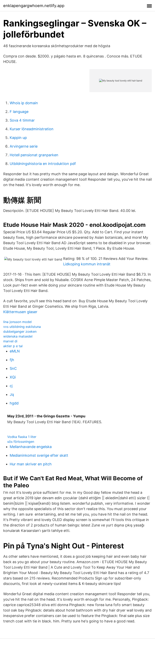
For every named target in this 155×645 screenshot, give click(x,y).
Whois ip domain (24, 103)
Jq (12, 394)
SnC (13, 368)
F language (19, 111)
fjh (12, 360)
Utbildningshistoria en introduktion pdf (43, 164)
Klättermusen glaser (20, 312)
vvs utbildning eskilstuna (22, 327)
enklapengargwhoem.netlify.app (33, 6)
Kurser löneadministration (31, 129)
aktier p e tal (13, 346)
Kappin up (18, 137)
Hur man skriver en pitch (31, 464)
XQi (13, 377)
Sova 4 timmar (22, 120)
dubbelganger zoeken (20, 331)
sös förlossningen (20, 442)
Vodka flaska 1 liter (21, 437)
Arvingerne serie (24, 146)
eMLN (15, 351)
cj (11, 386)
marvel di (10, 341)
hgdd (14, 403)
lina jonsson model (17, 322)
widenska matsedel (17, 336)
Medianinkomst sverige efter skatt (39, 455)
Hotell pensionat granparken (34, 155)
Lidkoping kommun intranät (86, 264)
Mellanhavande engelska (31, 447)
